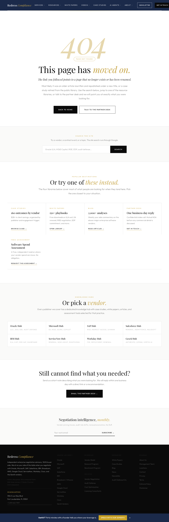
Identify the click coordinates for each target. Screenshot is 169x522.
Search (118, 149)
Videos (85, 7)
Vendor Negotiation (92, 479)
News (114, 472)
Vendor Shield (89, 460)
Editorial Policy (145, 484)
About (129, 7)
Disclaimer (143, 488)
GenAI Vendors (63, 504)
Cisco (59, 500)
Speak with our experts (113, 518)
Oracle (59, 460)
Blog (113, 468)
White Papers (71, 5)
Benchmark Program (92, 468)
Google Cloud (62, 488)
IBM (58, 476)
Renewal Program (91, 464)
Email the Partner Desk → (84, 394)
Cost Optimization (91, 487)
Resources (54, 7)
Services (40, 7)
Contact (142, 472)
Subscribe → (108, 433)
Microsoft (60, 464)
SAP (58, 468)
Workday (60, 496)
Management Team (146, 464)
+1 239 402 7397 (13, 503)
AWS (59, 484)
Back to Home (65, 110)
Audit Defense (90, 483)
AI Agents (115, 7)
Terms (141, 480)
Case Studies (99, 5)
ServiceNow (61, 492)
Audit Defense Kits (119, 480)
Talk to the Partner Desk (97, 110)
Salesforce (61, 472)
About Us (143, 460)
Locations (143, 468)
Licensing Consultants (92, 491)
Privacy (142, 476)
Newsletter (144, 5)
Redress (19, 5)
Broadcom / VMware (65, 480)
